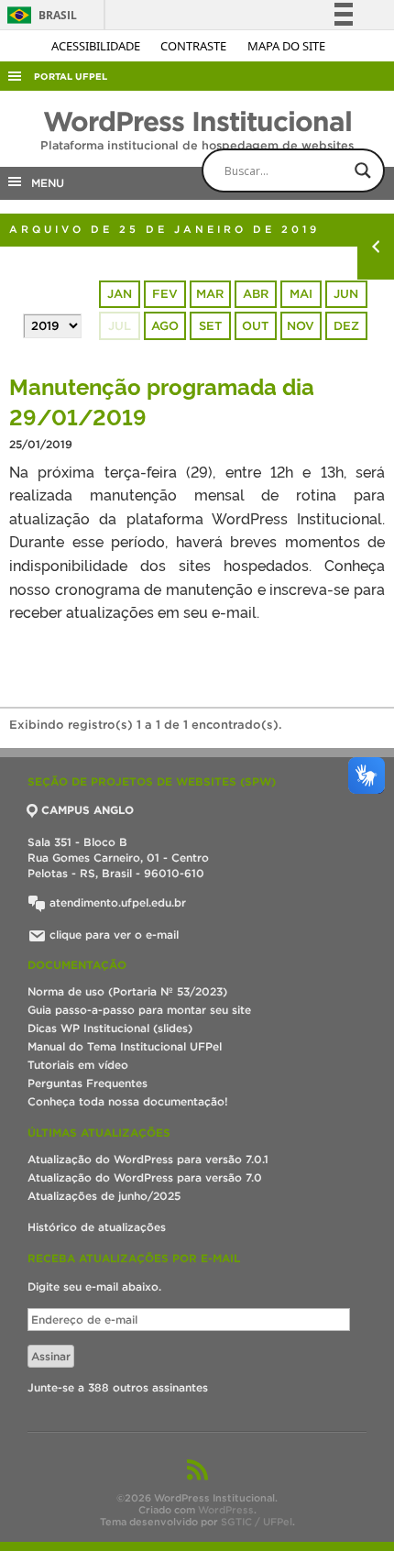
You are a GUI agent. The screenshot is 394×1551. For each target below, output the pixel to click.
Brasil (38, 15)
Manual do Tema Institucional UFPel (124, 1046)
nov (300, 326)
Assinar (51, 1356)
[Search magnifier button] (363, 170)
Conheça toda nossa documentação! (127, 1101)
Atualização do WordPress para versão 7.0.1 (147, 1159)
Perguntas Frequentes (87, 1083)
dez (346, 326)
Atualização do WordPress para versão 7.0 (144, 1177)
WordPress (226, 1509)
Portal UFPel (70, 77)
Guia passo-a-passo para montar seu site (139, 1010)
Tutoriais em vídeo (77, 1065)
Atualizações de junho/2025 (104, 1196)
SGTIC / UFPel (256, 1521)
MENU (44, 183)
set (210, 326)
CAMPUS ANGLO (87, 810)
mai (301, 294)
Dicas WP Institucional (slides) (109, 1028)
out (255, 326)
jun (346, 294)
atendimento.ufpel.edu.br (116, 902)
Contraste (194, 46)
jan (119, 294)
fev (165, 294)
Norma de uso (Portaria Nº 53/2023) (127, 991)
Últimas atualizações (98, 1132)
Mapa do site (286, 46)
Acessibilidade (97, 46)
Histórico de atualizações (96, 1227)
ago (165, 326)
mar (210, 294)
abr (255, 294)
